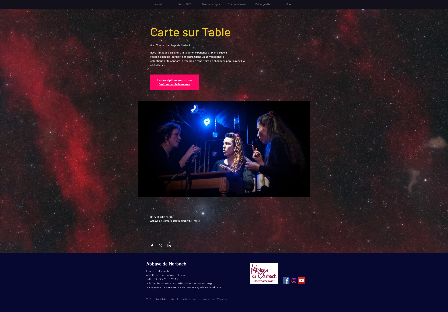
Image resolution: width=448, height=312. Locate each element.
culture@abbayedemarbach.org (201, 287)
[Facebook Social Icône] (286, 280)
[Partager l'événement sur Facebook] (152, 245)
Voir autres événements (174, 84)
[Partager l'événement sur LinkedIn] (169, 245)
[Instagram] (294, 280)
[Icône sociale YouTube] (301, 280)
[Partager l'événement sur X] (160, 245)
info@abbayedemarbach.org (193, 283)
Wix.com (222, 298)
